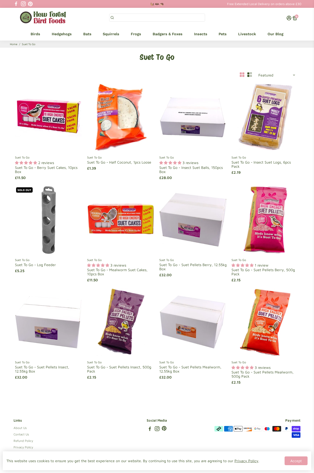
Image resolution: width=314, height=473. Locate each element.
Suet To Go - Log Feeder (35, 265)
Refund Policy (23, 441)
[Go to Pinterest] (30, 4)
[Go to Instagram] (23, 4)
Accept (296, 461)
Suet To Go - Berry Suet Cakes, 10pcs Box (46, 169)
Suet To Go (22, 157)
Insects (200, 34)
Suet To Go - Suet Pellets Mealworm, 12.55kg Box (190, 369)
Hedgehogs (62, 34)
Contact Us (21, 434)
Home (13, 44)
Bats (87, 34)
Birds (35, 34)
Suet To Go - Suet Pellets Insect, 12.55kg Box (42, 369)
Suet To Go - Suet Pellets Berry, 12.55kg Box (193, 267)
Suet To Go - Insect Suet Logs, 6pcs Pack (261, 164)
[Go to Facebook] (16, 4)
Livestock (247, 34)
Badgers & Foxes (168, 34)
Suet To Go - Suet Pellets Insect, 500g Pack (119, 369)
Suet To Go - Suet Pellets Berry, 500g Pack (263, 272)
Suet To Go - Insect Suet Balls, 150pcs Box (191, 169)
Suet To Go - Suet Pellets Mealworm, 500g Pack (262, 374)
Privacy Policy (23, 447)
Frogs (136, 34)
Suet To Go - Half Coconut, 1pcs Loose (119, 162)
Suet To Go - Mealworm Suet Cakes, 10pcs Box (117, 272)
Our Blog (275, 34)
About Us (20, 428)
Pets (223, 34)
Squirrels (111, 34)
